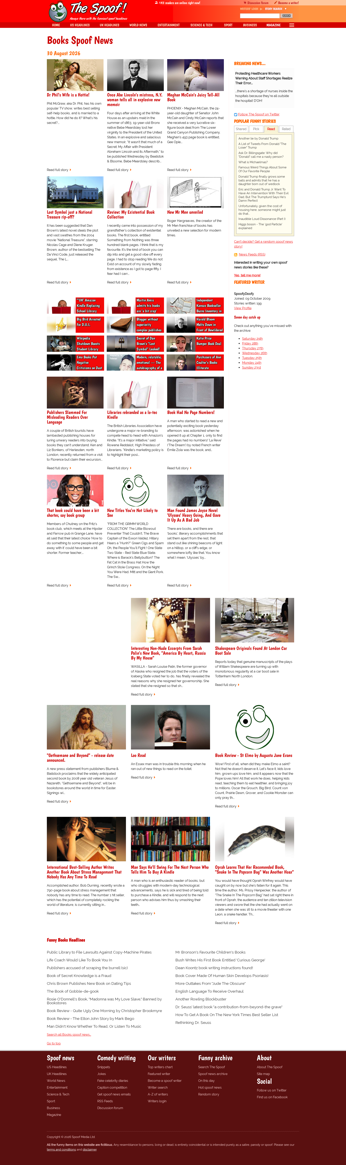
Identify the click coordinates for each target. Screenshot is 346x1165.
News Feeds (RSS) (252, 254)
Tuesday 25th (252, 358)
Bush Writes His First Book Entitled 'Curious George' (220, 960)
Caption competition (112, 1087)
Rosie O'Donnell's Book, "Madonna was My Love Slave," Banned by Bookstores (104, 1001)
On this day (206, 1081)
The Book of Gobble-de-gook (73, 991)
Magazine (54, 1115)
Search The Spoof (211, 1067)
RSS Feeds (105, 1101)
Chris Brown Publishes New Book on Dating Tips (89, 983)
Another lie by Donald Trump (258, 138)
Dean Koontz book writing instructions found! (214, 968)
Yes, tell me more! (247, 275)
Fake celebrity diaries (112, 1081)
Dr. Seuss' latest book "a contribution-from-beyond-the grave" (229, 1007)
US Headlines (57, 1067)
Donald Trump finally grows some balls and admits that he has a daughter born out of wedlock (261, 180)
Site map (263, 1074)
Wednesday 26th (254, 353)
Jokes (101, 1074)
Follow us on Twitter (272, 1090)
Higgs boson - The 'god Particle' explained (260, 226)
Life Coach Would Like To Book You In (79, 960)
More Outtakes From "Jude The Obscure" (210, 983)
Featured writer (159, 1074)
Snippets (103, 1067)
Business (53, 1108)
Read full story (57, 170)
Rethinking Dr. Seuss (193, 1022)
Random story (208, 1094)
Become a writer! (288, 3)
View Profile (242, 308)
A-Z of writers (158, 1094)
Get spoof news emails (114, 1094)
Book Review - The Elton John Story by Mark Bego (90, 1018)
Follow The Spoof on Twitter (259, 114)
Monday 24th (251, 363)
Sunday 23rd (251, 367)
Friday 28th (250, 343)
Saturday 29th (252, 339)
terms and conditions (61, 1149)
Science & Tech (58, 1094)
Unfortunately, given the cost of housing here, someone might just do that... (262, 209)
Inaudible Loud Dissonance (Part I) (262, 219)
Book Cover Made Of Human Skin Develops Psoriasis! (222, 976)
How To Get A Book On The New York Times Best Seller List (226, 1015)
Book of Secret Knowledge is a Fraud (79, 976)
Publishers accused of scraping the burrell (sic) (87, 968)
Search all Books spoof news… (69, 1035)
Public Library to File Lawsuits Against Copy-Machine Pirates (99, 952)
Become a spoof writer (165, 1081)
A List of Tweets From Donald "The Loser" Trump (262, 146)
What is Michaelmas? (253, 162)
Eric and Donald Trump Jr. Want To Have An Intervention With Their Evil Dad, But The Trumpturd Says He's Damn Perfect (263, 195)
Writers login (157, 1101)
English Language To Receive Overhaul (209, 991)
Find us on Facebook (272, 1097)
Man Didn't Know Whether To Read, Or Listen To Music (94, 1026)
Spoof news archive (212, 1074)
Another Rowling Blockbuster (200, 999)
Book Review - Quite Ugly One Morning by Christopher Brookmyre (104, 1011)
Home (56, 25)
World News (56, 1081)
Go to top (54, 1043)
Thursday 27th (252, 348)
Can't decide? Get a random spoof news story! (263, 244)
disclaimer (90, 1149)
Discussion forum (258, 3)
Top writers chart (160, 1067)
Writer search (158, 1087)
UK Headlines (57, 1074)
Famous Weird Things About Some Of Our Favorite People (262, 169)
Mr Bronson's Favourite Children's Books (210, 952)
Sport (51, 1101)
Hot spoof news (210, 1087)
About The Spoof (269, 1067)
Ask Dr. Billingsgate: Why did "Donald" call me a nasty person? (261, 155)
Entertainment (57, 1087)
